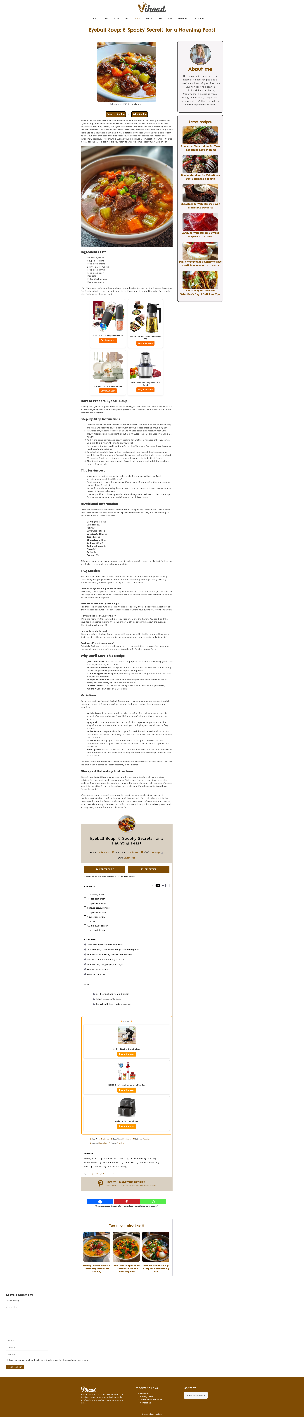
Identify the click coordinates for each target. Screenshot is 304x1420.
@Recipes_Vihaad (142, 1185)
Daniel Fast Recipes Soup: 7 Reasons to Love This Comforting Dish (126, 1268)
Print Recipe (140, 114)
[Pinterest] (127, 1201)
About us (182, 18)
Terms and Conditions (151, 1399)
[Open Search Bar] (210, 18)
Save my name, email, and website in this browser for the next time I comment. (48, 1360)
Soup (137, 18)
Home (95, 18)
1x (158, 886)
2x (163, 886)
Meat (127, 18)
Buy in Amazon (108, 340)
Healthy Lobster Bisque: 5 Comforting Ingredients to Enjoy (96, 1268)
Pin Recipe (150, 869)
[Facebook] (100, 1201)
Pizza (116, 18)
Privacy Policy (146, 1397)
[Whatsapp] (153, 1201)
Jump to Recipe (116, 114)
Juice (160, 18)
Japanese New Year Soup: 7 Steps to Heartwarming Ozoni (155, 1268)
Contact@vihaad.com (195, 1395)
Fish (170, 18)
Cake (106, 18)
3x (167, 886)
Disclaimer (145, 1393)
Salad (149, 18)
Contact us (198, 18)
